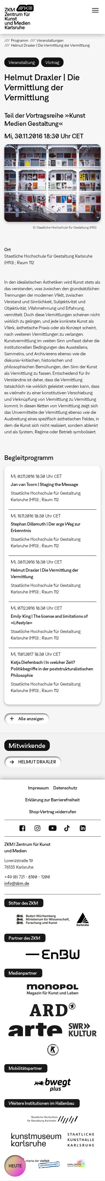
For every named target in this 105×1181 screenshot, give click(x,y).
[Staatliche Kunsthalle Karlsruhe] (81, 1140)
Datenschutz (65, 787)
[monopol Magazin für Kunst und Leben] (52, 989)
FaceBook (22, 828)
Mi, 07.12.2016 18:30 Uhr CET (36, 608)
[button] (52, 183)
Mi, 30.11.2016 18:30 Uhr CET (36, 561)
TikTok (67, 828)
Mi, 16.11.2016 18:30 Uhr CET (36, 515)
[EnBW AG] (52, 954)
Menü (95, 10)
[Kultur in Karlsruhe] (52, 1050)
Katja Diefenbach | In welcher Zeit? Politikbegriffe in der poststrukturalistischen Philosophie (52, 669)
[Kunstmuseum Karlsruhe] (36, 1140)
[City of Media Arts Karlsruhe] (77, 1164)
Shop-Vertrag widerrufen (52, 811)
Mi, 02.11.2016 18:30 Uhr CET (36, 476)
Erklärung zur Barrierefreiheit (52, 799)
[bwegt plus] (52, 1085)
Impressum (38, 787)
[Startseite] (23, 17)
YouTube (52, 828)
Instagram (37, 828)
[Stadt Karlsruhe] (82, 919)
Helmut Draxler (37, 761)
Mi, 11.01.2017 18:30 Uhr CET (36, 654)
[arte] (35, 1029)
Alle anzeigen (31, 718)
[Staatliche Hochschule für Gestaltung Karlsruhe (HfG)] (52, 1120)
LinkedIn (82, 828)
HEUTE (15, 1165)
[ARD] (52, 1009)
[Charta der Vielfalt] (39, 1164)
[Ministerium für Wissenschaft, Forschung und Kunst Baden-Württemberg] (43, 919)
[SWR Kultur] (83, 1029)
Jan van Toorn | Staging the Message (44, 484)
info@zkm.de (16, 883)
